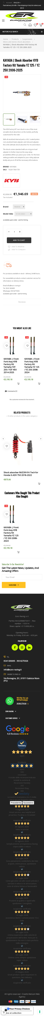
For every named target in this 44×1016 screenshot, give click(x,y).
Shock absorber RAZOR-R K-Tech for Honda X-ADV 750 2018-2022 (21, 473)
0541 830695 (10, 288)
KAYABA (13, 166)
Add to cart (19, 240)
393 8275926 (15, 291)
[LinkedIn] (29, 647)
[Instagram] (22, 647)
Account (9, 3)
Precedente (16, 802)
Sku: (5, 169)
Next (39, 118)
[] (18, 384)
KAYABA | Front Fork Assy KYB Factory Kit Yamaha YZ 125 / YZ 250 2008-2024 (31, 366)
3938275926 (21, 703)
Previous (4, 118)
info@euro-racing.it (13, 286)
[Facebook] (15, 647)
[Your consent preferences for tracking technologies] (39, 1011)
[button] (22, 32)
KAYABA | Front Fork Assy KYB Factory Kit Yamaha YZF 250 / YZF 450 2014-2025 (11, 366)
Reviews (22, 302)
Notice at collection (12, 1013)
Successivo (28, 802)
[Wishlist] (35, 25)
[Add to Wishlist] (6, 345)
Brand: (6, 166)
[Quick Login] (3, 2)
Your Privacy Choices (20, 1009)
